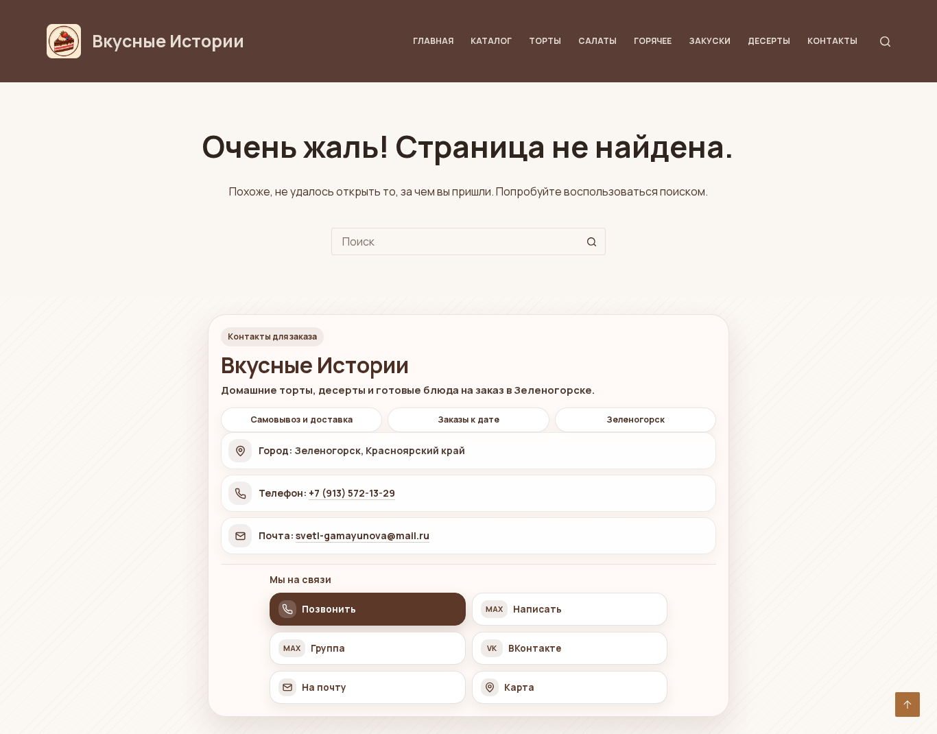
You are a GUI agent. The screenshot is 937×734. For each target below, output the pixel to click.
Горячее (653, 41)
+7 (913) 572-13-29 (352, 492)
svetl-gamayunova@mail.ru (362, 535)
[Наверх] (907, 704)
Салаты (597, 41)
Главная (433, 41)
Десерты (769, 41)
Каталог (491, 41)
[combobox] (455, 241)
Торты (545, 41)
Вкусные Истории (168, 41)
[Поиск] (885, 41)
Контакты (832, 41)
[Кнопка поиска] (592, 241)
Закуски (710, 41)
